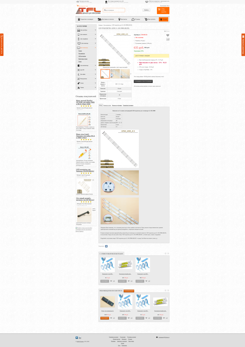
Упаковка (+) (140, 40)
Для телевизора (84, 47)
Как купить (151, 19)
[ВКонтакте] (106, 246)
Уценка (82, 87)
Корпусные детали (83, 59)
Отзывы (137, 19)
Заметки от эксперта (122, 341)
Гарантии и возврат (86, 19)
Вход (168, 5)
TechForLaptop (80, 341)
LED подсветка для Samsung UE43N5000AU (85, 170)
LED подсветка (82, 56)
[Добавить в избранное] (167, 35)
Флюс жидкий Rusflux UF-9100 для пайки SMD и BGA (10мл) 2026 (85, 102)
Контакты (123, 19)
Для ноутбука (83, 30)
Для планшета (83, 34)
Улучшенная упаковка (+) (143, 43)
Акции (164, 19)
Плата (80, 61)
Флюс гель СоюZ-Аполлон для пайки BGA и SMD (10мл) (85, 136)
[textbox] (114, 10)
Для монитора (84, 43)
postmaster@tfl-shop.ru (164, 337)
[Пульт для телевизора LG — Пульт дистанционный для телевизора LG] (107, 302)
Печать (167, 31)
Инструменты (83, 78)
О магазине (122, 337)
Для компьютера (84, 65)
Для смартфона (84, 39)
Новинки (113, 341)
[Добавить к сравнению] (167, 39)
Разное (80, 51)
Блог (119, 345)
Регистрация (163, 5)
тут (156, 238)
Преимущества (116, 339)
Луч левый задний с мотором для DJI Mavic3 (85, 199)
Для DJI (82, 70)
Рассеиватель (82, 53)
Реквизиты (124, 345)
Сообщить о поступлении (143, 81)
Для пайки (82, 74)
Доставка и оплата (107, 19)
